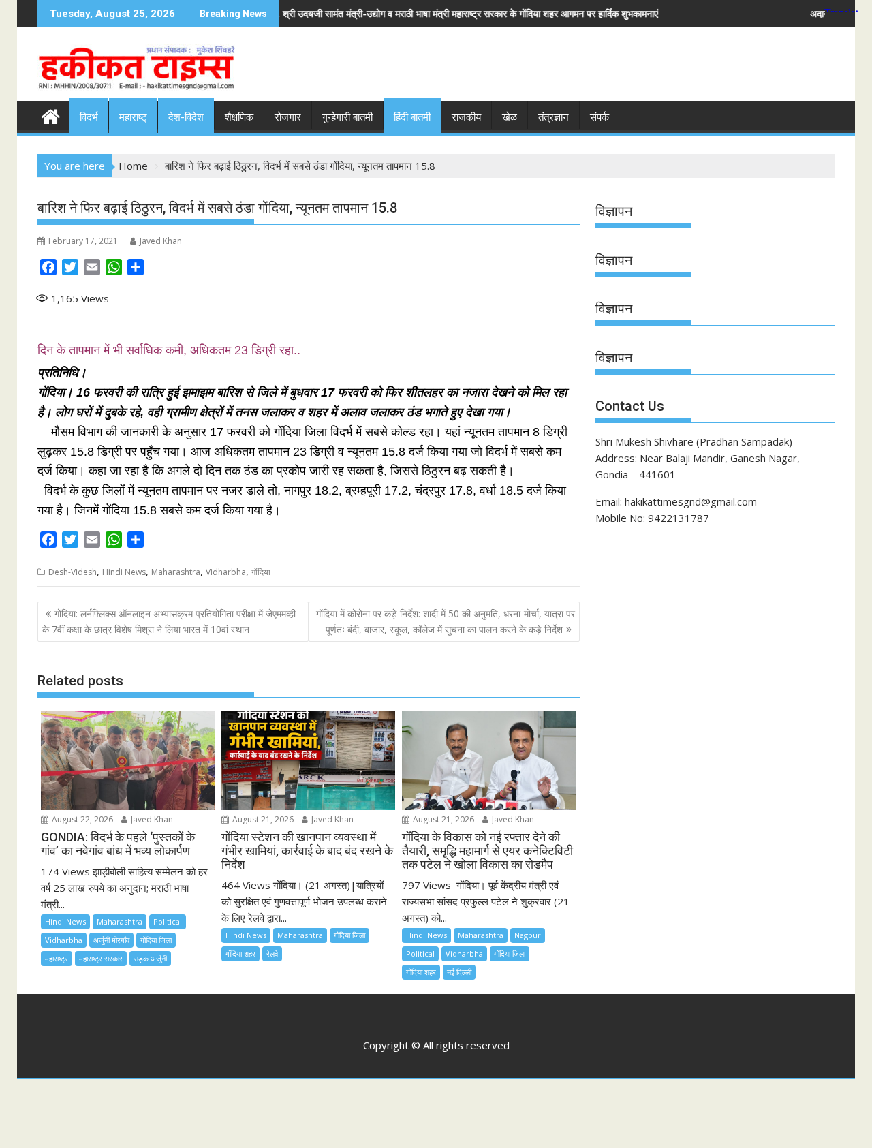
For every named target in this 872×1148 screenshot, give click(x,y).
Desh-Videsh (72, 572)
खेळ (509, 117)
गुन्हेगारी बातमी (347, 117)
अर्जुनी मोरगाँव (111, 940)
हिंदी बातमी (412, 117)
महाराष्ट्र (56, 958)
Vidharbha (226, 572)
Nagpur (527, 935)
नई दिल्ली (459, 972)
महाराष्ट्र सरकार (101, 958)
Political (167, 921)
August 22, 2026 (81, 819)
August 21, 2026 (262, 819)
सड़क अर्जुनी (150, 958)
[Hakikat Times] (51, 114)
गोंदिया (260, 572)
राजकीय (466, 117)
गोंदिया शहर (240, 953)
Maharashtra (175, 572)
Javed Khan (161, 241)
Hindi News (124, 572)
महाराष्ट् (133, 117)
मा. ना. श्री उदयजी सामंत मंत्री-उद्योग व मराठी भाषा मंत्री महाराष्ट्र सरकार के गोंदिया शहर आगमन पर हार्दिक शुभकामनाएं (390, 13)
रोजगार (288, 117)
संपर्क (599, 117)
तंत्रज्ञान (553, 117)
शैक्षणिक (239, 117)
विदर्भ (89, 117)
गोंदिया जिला (156, 940)
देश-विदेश (186, 117)
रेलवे (272, 953)
